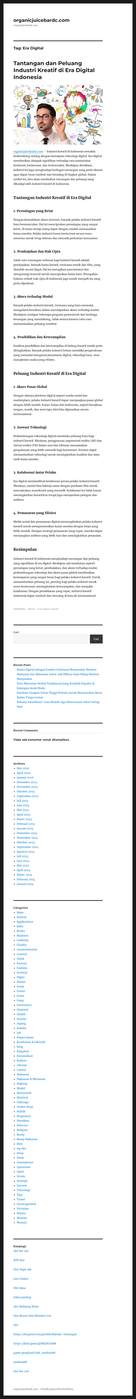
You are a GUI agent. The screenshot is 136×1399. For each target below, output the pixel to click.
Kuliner (22, 1060)
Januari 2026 (25, 777)
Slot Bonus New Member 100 (32, 1315)
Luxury (21, 1069)
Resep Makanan (27, 1139)
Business (22, 935)
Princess (22, 1125)
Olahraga (23, 1102)
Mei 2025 (23, 810)
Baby (20, 926)
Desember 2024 (27, 833)
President (23, 1120)
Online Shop (25, 1106)
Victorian (23, 1208)
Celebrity (23, 940)
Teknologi (23, 1190)
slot (15, 1325)
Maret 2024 (24, 874)
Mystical (22, 1097)
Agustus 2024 (26, 851)
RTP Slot (19, 1260)
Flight (21, 977)
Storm (21, 1176)
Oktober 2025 (26, 791)
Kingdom (23, 1051)
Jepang (21, 1023)
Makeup (22, 1083)
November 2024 (27, 837)
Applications (25, 921)
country (22, 954)
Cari (16, 632)
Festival (22, 972)
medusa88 (20, 1362)
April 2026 (24, 773)
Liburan (22, 1065)
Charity (21, 944)
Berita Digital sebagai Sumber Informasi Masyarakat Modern (57, 669)
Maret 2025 (24, 819)
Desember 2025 (27, 782)
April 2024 (23, 870)
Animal (21, 917)
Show (20, 1157)
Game (20, 995)
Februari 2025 (26, 823)
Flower (21, 981)
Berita (31, 609)
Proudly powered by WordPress (57, 1389)
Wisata (21, 1213)
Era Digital (43, 609)
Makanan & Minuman (31, 1079)
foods (20, 986)
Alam (20, 912)
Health (21, 1014)
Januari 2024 (25, 884)
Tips (19, 1194)
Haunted (22, 1009)
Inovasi (21, 1018)
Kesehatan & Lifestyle (31, 1042)
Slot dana (19, 1288)
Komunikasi (25, 1056)
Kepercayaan (25, 1037)
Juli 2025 (22, 800)
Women (22, 1222)
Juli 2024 (22, 856)
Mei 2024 (23, 865)
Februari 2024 (26, 879)
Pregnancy (24, 1116)
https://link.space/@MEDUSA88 (34, 1343)
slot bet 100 (21, 1251)
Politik (21, 1111)
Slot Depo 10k (22, 1269)
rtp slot (21, 1148)
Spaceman (23, 1167)
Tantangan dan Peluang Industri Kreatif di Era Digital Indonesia (54, 70)
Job (19, 1032)
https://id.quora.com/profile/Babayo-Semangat (45, 1334)
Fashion (22, 968)
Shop (20, 1153)
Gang (20, 1000)
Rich (20, 1143)
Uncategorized (26, 1204)
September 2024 (27, 847)
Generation (24, 1005)
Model (21, 1088)
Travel (21, 1199)
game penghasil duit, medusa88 (34, 1352)
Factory (22, 963)
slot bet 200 (21, 1371)
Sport (20, 1171)
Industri (54, 609)
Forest (21, 991)
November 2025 (27, 786)
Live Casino (20, 1278)
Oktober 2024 (26, 842)
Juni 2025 (23, 805)
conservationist (27, 949)
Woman (22, 1217)
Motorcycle (24, 1093)
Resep (21, 1134)
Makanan (23, 1074)
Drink (20, 958)
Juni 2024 (23, 860)
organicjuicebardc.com (41, 20)
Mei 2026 (23, 768)
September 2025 (27, 796)
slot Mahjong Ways (26, 1306)
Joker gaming (22, 1297)
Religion (22, 1130)
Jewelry (21, 1028)
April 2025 (23, 814)
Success (22, 1185)
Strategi (22, 1180)
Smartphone (25, 1162)
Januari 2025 (25, 828)
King (20, 1046)
